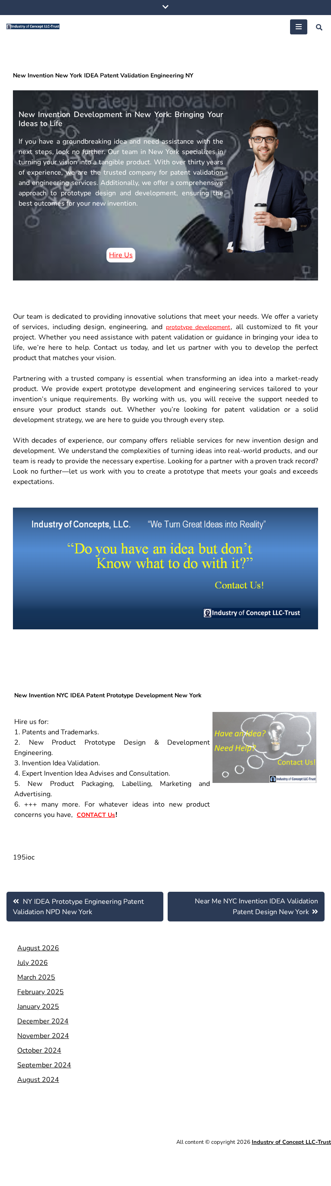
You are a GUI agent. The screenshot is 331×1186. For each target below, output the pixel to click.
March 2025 (36, 977)
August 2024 (38, 1079)
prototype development (198, 327)
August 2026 (38, 948)
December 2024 (43, 1021)
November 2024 (43, 1036)
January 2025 (38, 1006)
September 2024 (44, 1065)
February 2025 (40, 992)
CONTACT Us (96, 815)
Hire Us (121, 255)
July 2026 (32, 962)
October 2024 (39, 1050)
